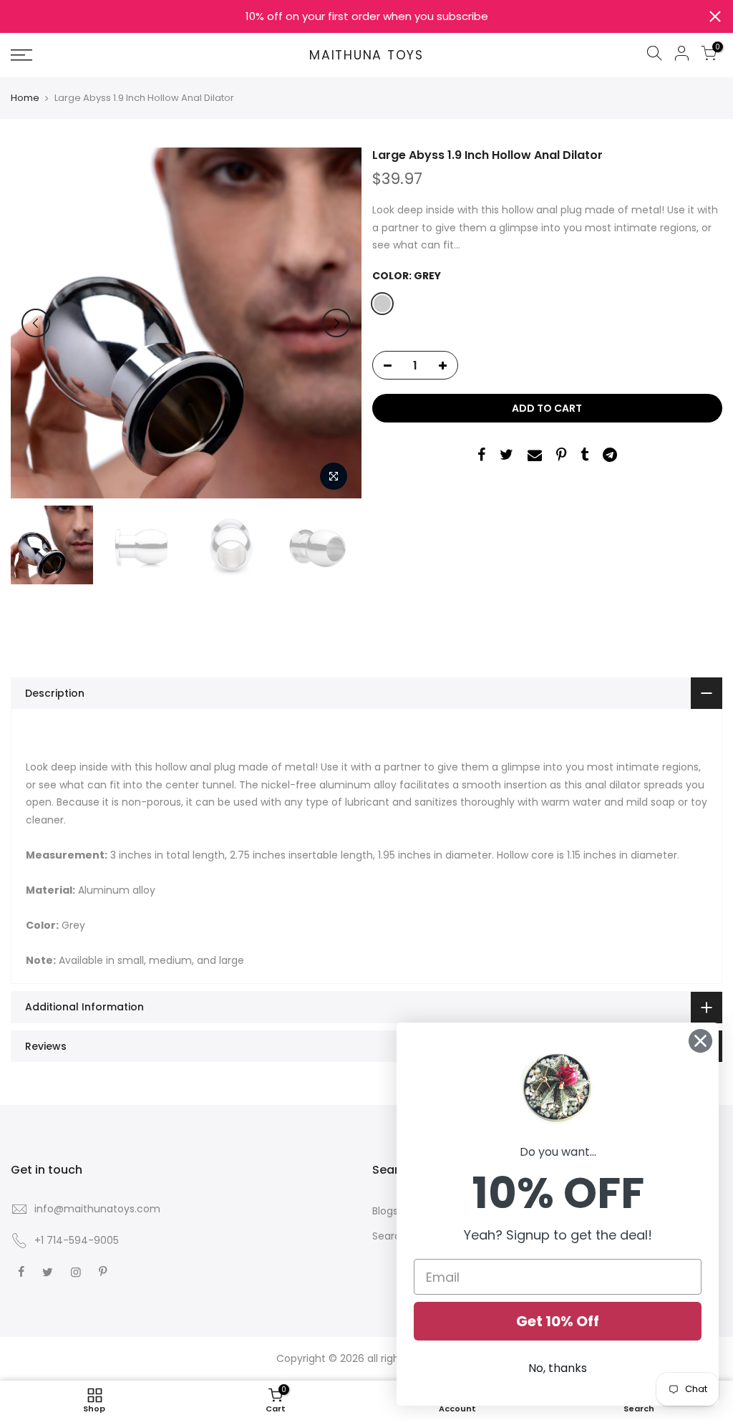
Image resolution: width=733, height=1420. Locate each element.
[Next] (336, 323)
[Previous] (35, 323)
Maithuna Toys (366, 55)
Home (25, 98)
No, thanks (557, 1368)
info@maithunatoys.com (97, 1209)
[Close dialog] (700, 1040)
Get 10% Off (557, 1321)
